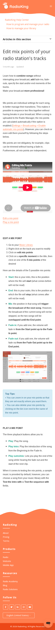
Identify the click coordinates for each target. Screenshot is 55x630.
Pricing (6, 536)
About (6, 532)
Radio (5, 557)
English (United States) (17, 615)
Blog (5, 585)
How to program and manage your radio (27, 24)
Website (7, 561)
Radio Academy (10, 581)
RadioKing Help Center (17, 19)
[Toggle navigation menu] (51, 6)
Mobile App (8, 565)
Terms (6, 540)
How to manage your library (21, 28)
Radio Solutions (10, 589)
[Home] (15, 8)
